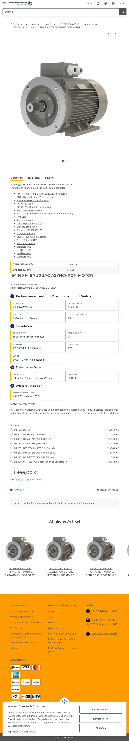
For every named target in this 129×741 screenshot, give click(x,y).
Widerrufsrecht (56, 628)
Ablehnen (100, 727)
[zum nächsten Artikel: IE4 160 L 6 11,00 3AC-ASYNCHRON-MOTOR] (115, 33)
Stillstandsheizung (26, 243)
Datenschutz (28, 731)
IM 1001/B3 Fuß (66, 429)
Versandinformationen (22, 616)
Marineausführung (27, 226)
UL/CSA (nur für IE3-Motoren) (32, 236)
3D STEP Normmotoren (22, 611)
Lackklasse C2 (24, 246)
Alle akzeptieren (100, 709)
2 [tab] (66, 161)
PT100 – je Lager (25, 203)
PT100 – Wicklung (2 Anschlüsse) (34, 206)
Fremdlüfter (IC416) (27, 240)
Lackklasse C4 (24, 253)
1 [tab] (63, 161)
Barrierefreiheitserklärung (62, 633)
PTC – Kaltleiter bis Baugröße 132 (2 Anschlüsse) (42, 193)
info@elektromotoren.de (104, 633)
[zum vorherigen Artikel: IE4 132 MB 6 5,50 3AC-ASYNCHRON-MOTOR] (109, 33)
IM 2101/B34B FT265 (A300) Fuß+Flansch (66, 457)
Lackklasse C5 (24, 256)
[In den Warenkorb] (12, 44)
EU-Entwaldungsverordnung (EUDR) (63, 650)
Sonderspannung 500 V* (29, 223)
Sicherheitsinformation (22, 642)
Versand (36, 479)
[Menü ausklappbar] (4, 2)
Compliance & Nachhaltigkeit (25, 622)
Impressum (13, 731)
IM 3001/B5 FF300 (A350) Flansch (66, 434)
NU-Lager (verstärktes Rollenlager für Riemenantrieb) (45, 213)
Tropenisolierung (26, 233)
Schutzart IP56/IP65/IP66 (29, 230)
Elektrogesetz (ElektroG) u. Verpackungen (62, 641)
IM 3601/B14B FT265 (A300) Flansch (66, 443)
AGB (50, 616)
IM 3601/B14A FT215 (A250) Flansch (66, 438)
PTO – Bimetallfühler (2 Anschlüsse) (35, 197)
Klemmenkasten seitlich (29, 210)
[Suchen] (122, 11)
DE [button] (87, 3)
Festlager (21, 216)
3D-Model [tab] (34, 177)
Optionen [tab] (16, 177)
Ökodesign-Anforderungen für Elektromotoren (26, 635)
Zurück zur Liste (20, 24)
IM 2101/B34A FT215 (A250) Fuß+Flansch (66, 452)
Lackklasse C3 (24, 250)
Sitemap (14, 648)
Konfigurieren (100, 718)
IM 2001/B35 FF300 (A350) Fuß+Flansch (66, 448)
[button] (98, 3)
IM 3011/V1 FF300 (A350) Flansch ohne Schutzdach (66, 461)
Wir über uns (17, 628)
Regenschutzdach (26, 220)
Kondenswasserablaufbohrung (33, 200)
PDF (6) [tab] (50, 177)
